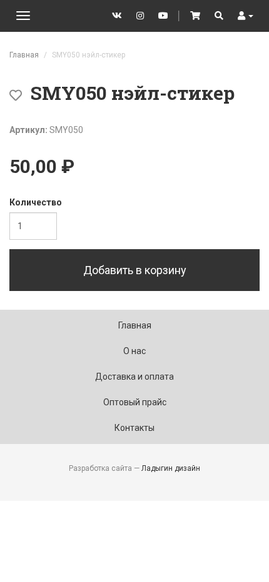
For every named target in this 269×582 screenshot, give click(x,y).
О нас (134, 351)
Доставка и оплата (134, 377)
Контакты (134, 428)
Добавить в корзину (134, 270)
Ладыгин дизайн (170, 468)
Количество (35, 202)
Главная (24, 55)
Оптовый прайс (134, 402)
